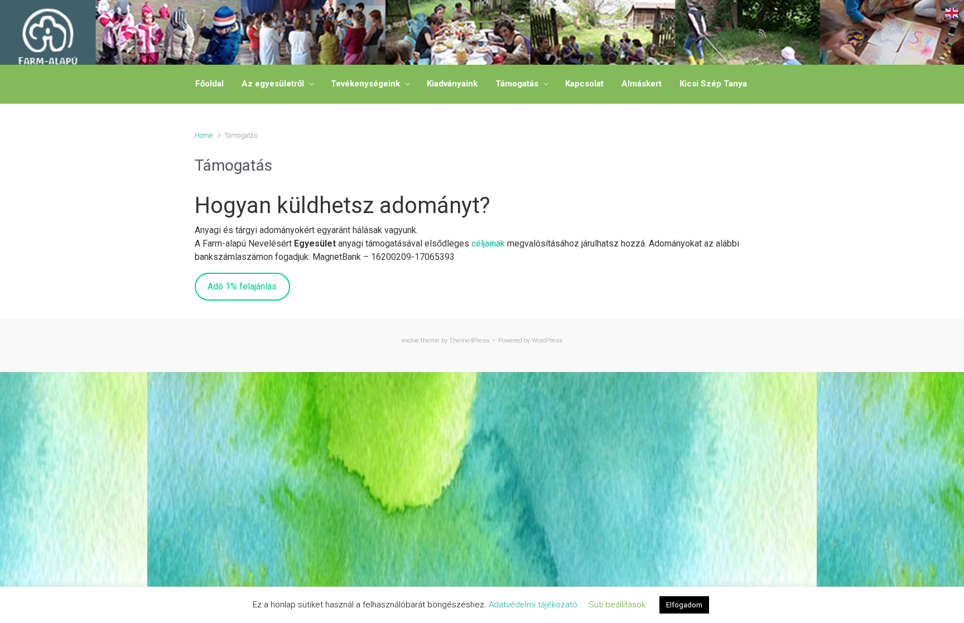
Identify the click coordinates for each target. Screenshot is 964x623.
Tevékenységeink (365, 84)
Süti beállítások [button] (617, 605)
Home (204, 135)
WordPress (547, 340)
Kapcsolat (584, 84)
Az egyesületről (273, 84)
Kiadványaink (452, 84)
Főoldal (209, 84)
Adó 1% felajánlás (242, 286)
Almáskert (641, 84)
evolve (410, 340)
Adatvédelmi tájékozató (533, 605)
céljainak (488, 243)
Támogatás (516, 84)
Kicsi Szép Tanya (713, 84)
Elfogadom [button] (684, 605)
